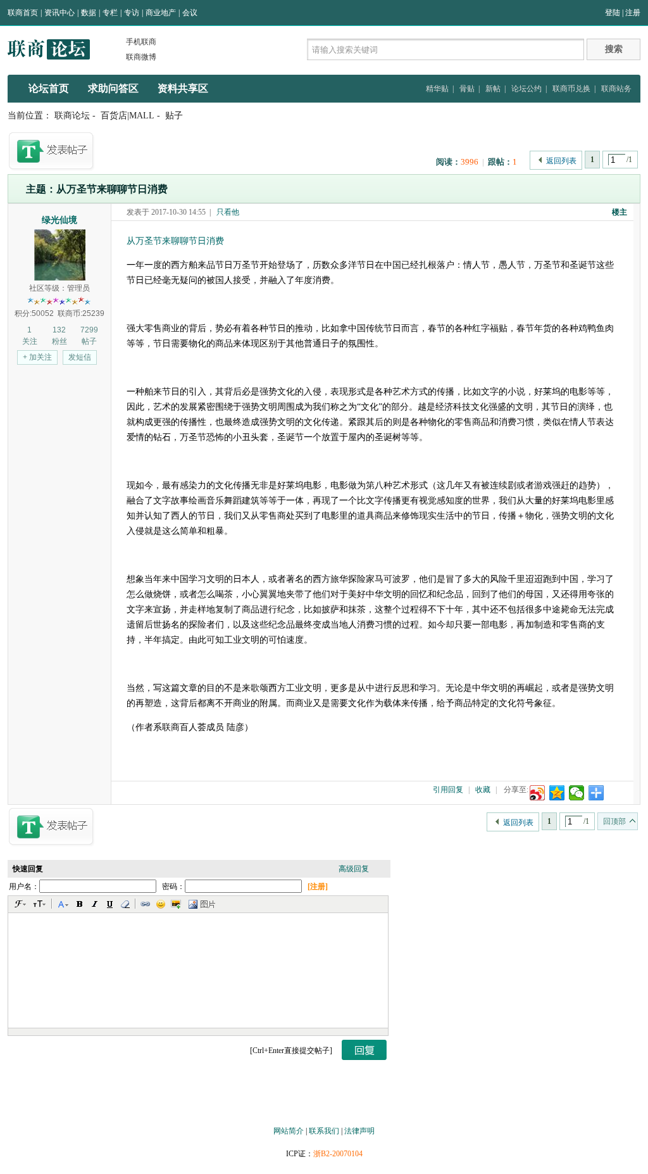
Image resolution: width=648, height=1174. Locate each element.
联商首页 (23, 12)
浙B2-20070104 (338, 1153)
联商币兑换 (571, 88)
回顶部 (614, 821)
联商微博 (141, 57)
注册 (632, 12)
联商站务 (616, 88)
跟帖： (500, 162)
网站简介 (288, 1131)
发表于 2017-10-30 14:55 (166, 212)
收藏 (482, 789)
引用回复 (448, 789)
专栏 (110, 12)
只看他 (227, 212)
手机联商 (141, 41)
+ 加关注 (37, 357)
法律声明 (359, 1131)
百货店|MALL (127, 115)
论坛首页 (48, 88)
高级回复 (354, 868)
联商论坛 (72, 115)
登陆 (612, 12)
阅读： (448, 162)
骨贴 (467, 88)
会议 (189, 12)
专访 (131, 12)
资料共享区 (183, 88)
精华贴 (437, 88)
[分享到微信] (577, 792)
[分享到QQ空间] (557, 792)
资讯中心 (59, 12)
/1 (629, 159)
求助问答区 (113, 88)
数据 (88, 12)
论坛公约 (526, 88)
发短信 (79, 357)
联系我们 (324, 1131)
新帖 (493, 88)
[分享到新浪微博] (537, 792)
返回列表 (561, 160)
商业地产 (161, 12)
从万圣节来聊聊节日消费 (175, 241)
